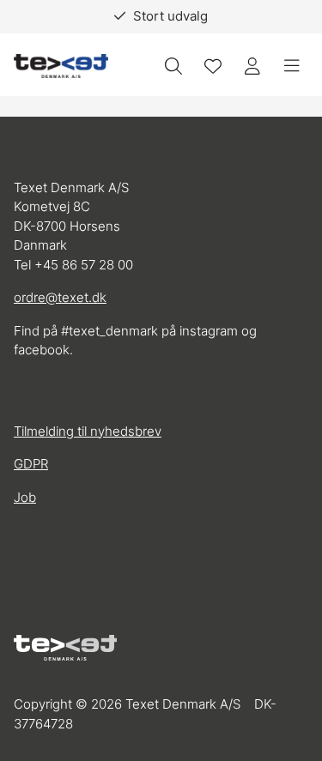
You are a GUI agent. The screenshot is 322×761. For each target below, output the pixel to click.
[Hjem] (61, 66)
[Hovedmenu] (292, 66)
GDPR (31, 464)
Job (25, 497)
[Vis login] (252, 66)
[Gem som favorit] (213, 66)
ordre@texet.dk (60, 297)
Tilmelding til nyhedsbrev (87, 431)
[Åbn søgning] (173, 66)
